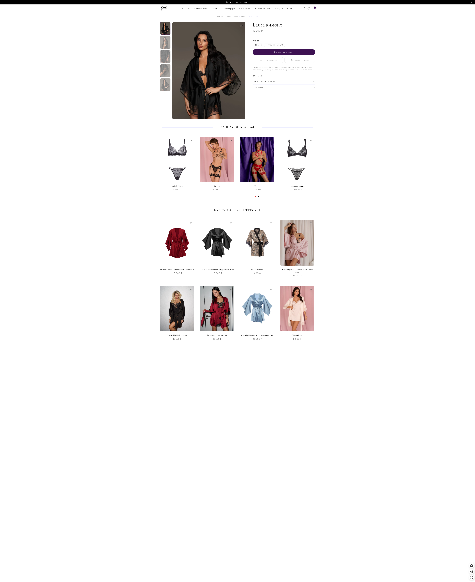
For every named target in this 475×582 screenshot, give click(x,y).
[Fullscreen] (243, 117)
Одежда (216, 8)
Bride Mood (244, 8)
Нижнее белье (200, 8)
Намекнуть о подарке (268, 60)
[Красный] (256, 196)
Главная (220, 16)
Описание (257, 76)
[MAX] (471, 565)
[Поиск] (304, 8)
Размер (256, 41)
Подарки (279, 8)
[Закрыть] (472, 2)
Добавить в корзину (284, 52)
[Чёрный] (259, 196)
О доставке (258, 87)
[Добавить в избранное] (241, 26)
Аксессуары (229, 8)
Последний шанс (262, 8)
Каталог (186, 8)
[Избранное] (308, 8)
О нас (290, 8)
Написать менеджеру (299, 60)
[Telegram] (471, 571)
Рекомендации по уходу (264, 82)
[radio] (258, 45)
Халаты (243, 16)
